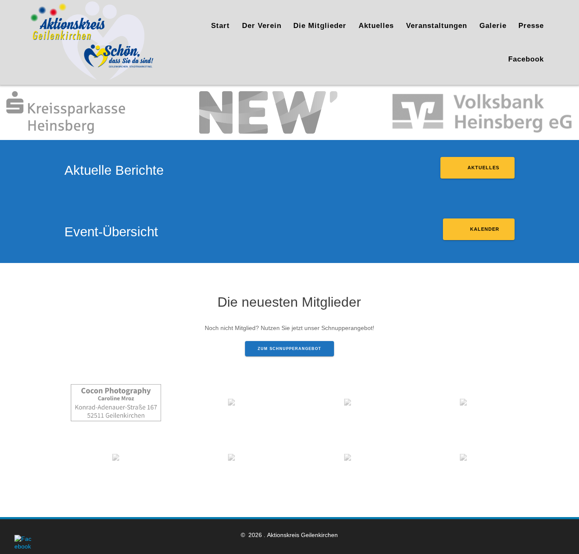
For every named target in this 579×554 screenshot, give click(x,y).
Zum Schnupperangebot (289, 349)
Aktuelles (376, 26)
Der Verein (261, 26)
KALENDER (483, 229)
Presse (531, 26)
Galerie (493, 26)
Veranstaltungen (436, 26)
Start (220, 26)
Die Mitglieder (319, 26)
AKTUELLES (482, 167)
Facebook (526, 59)
